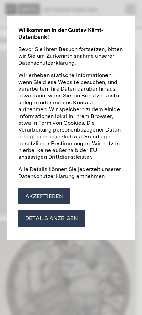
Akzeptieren (44, 196)
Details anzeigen (51, 218)
